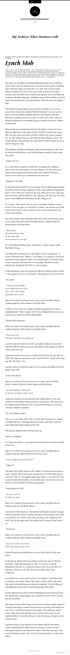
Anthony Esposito (41, 70)
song (47, 75)
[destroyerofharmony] (35, 11)
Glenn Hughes (32, 72)
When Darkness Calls (37, 77)
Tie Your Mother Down (21, 77)
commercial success (12, 71)
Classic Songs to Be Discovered (17, 57)
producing (14, 75)
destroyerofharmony (35, 19)
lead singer (22, 74)
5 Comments (50, 77)
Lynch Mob (19, 63)
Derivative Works (38, 57)
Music (57, 57)
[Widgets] (32, 1)
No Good (58, 74)
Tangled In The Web (56, 75)
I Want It (54, 72)
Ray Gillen (22, 75)
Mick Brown (50, 74)
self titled (41, 75)
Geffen (14, 72)
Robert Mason (31, 75)
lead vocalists (32, 74)
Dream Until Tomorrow (44, 71)
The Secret (9, 77)
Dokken (23, 71)
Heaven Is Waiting (44, 72)
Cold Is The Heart (55, 70)
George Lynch (22, 72)
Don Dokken (30, 71)
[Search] (38, 1)
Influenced (49, 57)
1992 (33, 70)
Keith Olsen (13, 74)
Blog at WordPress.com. (35, 650)
